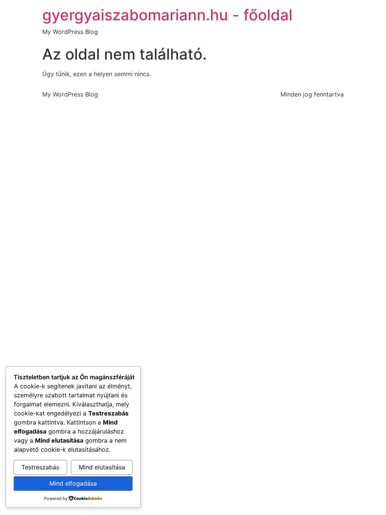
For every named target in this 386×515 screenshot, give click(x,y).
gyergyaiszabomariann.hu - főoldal (167, 15)
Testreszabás (40, 467)
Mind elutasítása (102, 467)
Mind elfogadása (73, 483)
